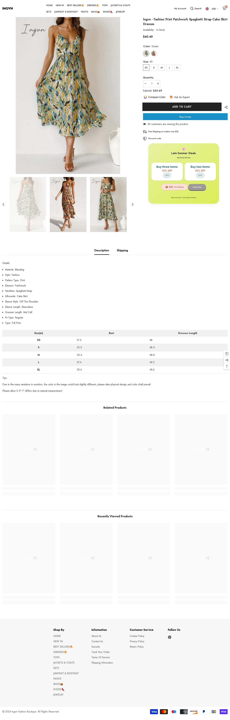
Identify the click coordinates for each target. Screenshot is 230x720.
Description (101, 250)
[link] (28, 488)
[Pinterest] (169, 637)
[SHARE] (225, 107)
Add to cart (182, 107)
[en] (207, 9)
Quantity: (148, 77)
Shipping (122, 250)
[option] (68, 95)
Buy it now (185, 116)
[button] (3, 204)
